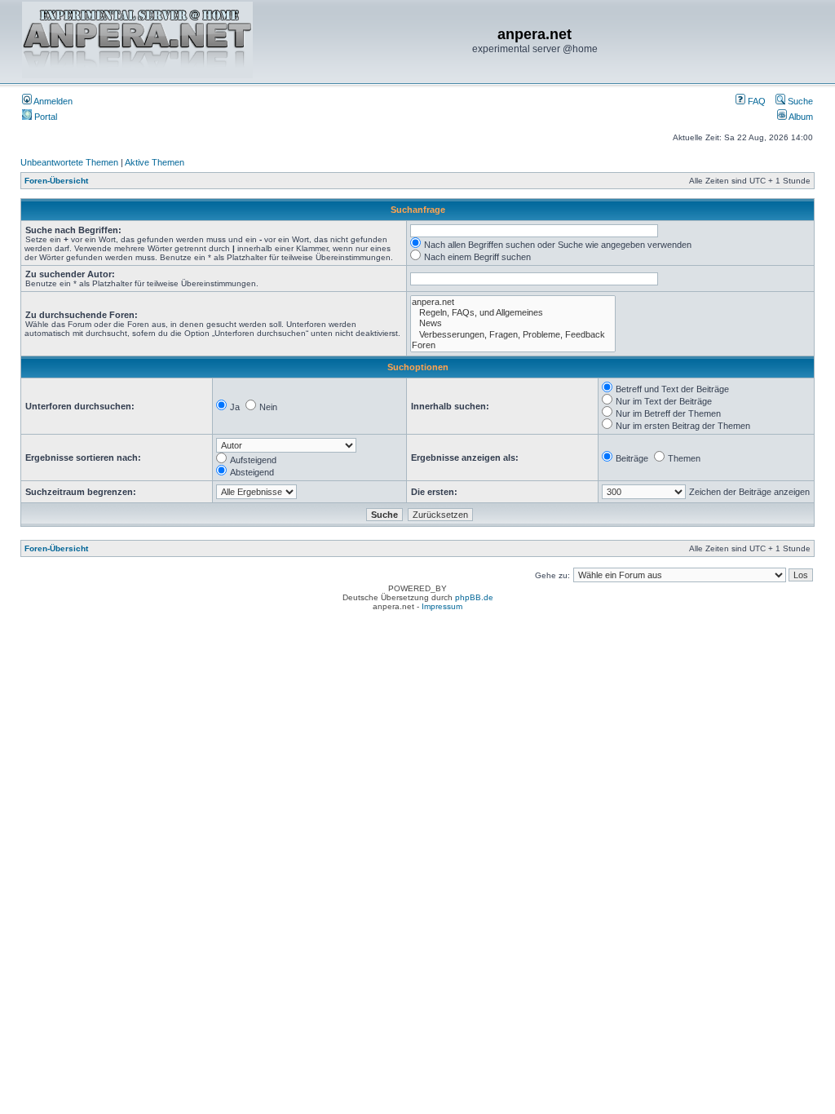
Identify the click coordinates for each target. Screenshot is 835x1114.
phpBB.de (474, 597)
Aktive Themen (154, 162)
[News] (513, 323)
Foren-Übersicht (56, 180)
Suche (799, 101)
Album (800, 117)
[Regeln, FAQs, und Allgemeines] (513, 312)
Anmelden (52, 101)
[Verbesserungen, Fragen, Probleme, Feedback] (513, 334)
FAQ (755, 101)
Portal (44, 117)
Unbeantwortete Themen (69, 162)
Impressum (442, 606)
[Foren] (513, 345)
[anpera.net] (513, 302)
